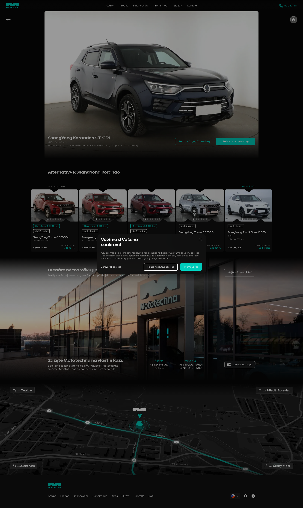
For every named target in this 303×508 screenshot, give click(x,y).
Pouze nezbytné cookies (160, 266)
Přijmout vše (191, 266)
